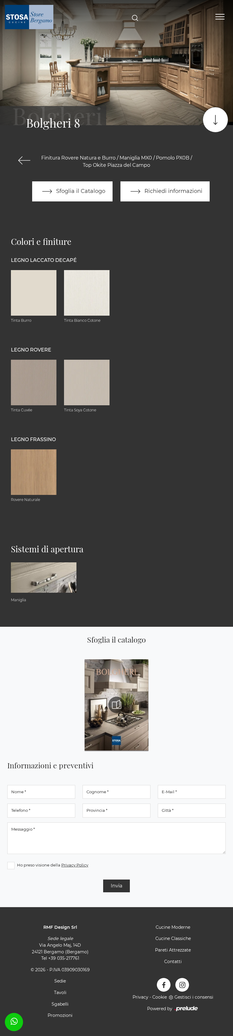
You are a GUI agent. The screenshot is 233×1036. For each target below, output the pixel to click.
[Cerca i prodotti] (135, 17)
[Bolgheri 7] (24, 160)
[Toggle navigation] (220, 17)
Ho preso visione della (52, 865)
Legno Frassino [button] (33, 439)
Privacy (140, 997)
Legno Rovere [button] (31, 350)
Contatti (173, 961)
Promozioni (60, 1015)
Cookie (159, 997)
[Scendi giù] (215, 119)
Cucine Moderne (173, 927)
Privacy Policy (74, 865)
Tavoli (60, 992)
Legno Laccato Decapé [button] (44, 260)
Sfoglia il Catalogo (80, 190)
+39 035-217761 (63, 958)
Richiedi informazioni (172, 190)
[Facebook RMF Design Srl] (164, 985)
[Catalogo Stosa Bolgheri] (116, 704)
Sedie (60, 981)
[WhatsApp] (14, 1021)
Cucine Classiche (173, 938)
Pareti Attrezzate (173, 950)
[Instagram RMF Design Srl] (182, 985)
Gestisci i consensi (193, 997)
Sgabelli (60, 1004)
